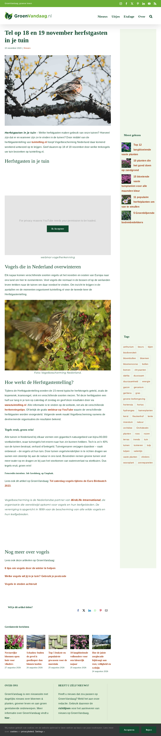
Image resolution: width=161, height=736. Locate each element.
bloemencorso (130, 364)
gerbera (127, 393)
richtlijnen (64, 708)
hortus (140, 404)
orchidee (127, 428)
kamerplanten (146, 410)
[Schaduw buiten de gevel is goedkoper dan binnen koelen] (36, 636)
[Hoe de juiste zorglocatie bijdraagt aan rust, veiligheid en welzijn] (101, 636)
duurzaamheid (130, 381)
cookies (14, 731)
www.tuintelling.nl (15, 405)
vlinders (145, 457)
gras (138, 393)
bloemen (144, 358)
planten (127, 433)
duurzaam (139, 375)
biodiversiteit (129, 352)
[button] (150, 16)
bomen (126, 370)
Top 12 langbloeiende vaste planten (136, 149)
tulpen (126, 451)
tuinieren (138, 445)
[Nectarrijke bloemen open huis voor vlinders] (14, 636)
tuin (146, 439)
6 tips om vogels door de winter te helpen (30, 568)
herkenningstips (15, 409)
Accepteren (129, 730)
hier (7, 718)
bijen (150, 347)
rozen (147, 433)
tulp (149, 445)
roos (137, 433)
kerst (125, 416)
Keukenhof (138, 416)
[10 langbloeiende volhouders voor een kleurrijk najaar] (79, 636)
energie (146, 381)
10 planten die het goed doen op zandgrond (136, 165)
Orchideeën (142, 428)
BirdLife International (86, 500)
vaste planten (130, 457)
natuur (140, 422)
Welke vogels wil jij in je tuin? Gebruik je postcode (35, 576)
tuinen (126, 445)
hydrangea (128, 410)
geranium (139, 387)
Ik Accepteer (57, 229)
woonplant (128, 462)
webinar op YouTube (60, 409)
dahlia (126, 375)
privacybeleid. (27, 731)
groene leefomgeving (134, 399)
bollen (145, 364)
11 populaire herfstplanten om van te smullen (138, 202)
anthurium (128, 347)
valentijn (138, 451)
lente (150, 416)
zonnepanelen (145, 462)
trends (136, 439)
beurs (141, 347)
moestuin (128, 422)
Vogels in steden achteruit (21, 584)
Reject (149, 730)
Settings (39, 731)
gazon (126, 387)
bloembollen (129, 358)
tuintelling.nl (39, 142)
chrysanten (140, 370)
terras (126, 439)
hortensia (128, 404)
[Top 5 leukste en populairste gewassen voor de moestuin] (57, 636)
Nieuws (27, 48)
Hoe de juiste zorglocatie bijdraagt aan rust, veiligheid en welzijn (101, 660)
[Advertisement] (58, 181)
